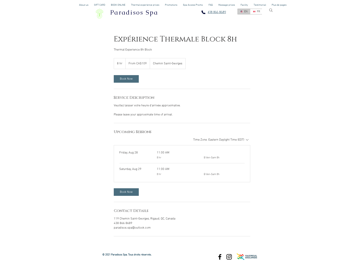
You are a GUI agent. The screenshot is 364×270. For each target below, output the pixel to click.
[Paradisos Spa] (220, 257)
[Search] (271, 10)
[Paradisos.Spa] (229, 257)
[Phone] (203, 12)
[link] (126, 79)
